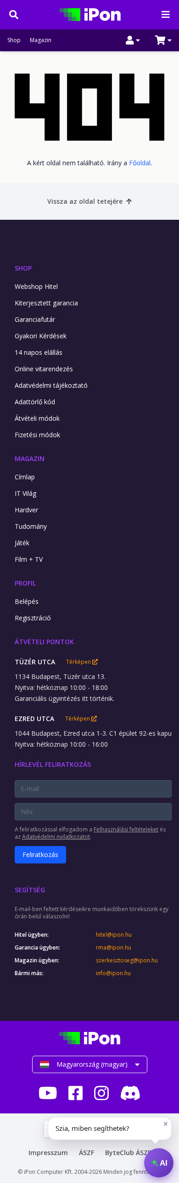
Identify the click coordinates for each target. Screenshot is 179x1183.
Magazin (40, 40)
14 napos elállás (38, 352)
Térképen (79, 662)
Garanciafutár (35, 319)
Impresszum (48, 1152)
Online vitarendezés (44, 368)
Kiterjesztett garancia (46, 302)
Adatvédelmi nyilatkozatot (56, 837)
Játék (22, 542)
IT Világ (25, 493)
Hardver (26, 509)
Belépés (27, 601)
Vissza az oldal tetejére (85, 201)
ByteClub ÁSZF (128, 1152)
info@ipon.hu (113, 973)
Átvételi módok (37, 418)
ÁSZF (86, 1152)
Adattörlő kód (35, 401)
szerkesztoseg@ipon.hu (127, 960)
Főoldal (140, 162)
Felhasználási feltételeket (126, 829)
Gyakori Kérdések (41, 335)
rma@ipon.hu (113, 947)
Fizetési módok (37, 434)
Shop (14, 40)
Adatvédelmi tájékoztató (51, 385)
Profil (25, 583)
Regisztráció (33, 617)
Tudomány (31, 526)
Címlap (25, 476)
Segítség (30, 889)
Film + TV (29, 559)
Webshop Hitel (36, 286)
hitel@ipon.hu (114, 935)
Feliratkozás (40, 854)
